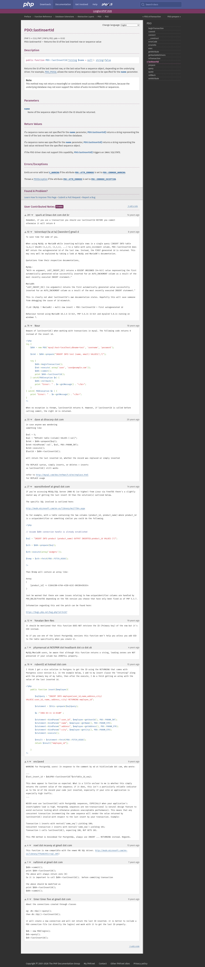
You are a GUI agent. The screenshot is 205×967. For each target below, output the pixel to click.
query (150, 68)
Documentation (63, 4)
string (73, 60)
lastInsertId (153, 62)
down (32, 215)
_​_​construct (153, 38)
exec (150, 48)
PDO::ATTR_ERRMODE (84, 172)
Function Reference (43, 16)
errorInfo (152, 45)
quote (151, 72)
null (89, 60)
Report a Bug (88, 197)
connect (151, 35)
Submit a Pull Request (69, 197)
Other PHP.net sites (120, 963)
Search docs (152, 4)
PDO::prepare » (174, 16)
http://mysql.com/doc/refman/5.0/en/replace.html (62, 475)
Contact (103, 963)
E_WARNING (54, 172)
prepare (151, 65)
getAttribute (153, 52)
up (25, 215)
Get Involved (81, 4)
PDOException (41, 179)
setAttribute (153, 78)
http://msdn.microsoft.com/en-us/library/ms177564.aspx (55, 508)
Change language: (111, 25)
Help (95, 4)
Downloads (45, 4)
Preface (27, 16)
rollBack (151, 75)
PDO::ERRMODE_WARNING (114, 172)
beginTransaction (156, 28)
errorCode (152, 42)
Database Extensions (64, 16)
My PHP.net (89, 963)
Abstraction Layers (86, 16)
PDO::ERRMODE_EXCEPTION (103, 179)
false (108, 60)
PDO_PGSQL (51, 72)
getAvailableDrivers (157, 55)
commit (151, 32)
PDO (99, 16)
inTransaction (154, 58)
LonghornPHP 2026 (102, 11)
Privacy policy (140, 963)
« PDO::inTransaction (152, 16)
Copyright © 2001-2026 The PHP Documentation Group (53, 963)
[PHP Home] (28, 4)
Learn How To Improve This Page (40, 197)
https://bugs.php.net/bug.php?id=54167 (46, 612)
